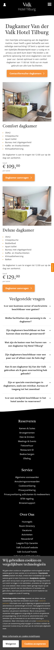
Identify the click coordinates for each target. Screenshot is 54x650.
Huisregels (27, 521)
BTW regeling (27, 498)
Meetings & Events (27, 441)
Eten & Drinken (27, 436)
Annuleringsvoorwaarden (27, 481)
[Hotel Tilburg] (27, 7)
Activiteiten (27, 534)
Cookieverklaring (42, 621)
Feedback (52, 267)
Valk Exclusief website (27, 547)
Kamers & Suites (27, 428)
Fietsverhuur (27, 445)
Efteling (27, 458)
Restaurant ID (27, 449)
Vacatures (27, 530)
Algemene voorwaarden (27, 477)
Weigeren (11, 643)
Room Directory (27, 525)
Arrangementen (27, 432)
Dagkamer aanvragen (17, 177)
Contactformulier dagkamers (26, 73)
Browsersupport (27, 502)
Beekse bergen (27, 454)
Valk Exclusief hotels (27, 551)
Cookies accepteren (35, 643)
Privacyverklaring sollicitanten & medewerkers (27, 494)
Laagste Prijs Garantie (27, 543)
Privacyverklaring (27, 490)
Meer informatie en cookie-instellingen (21, 636)
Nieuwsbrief (27, 538)
